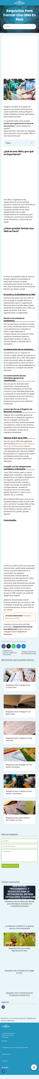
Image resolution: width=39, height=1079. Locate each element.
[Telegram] (23, 646)
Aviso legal (5, 1037)
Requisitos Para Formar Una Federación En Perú (28, 653)
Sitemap (4, 1041)
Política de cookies (7, 1035)
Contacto (4, 1061)
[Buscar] (32, 26)
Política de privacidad (8, 1033)
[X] (8, 646)
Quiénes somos (6, 1054)
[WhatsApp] (13, 646)
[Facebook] (3, 646)
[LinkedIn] (18, 646)
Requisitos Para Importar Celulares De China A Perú (10, 653)
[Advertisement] (19, 58)
